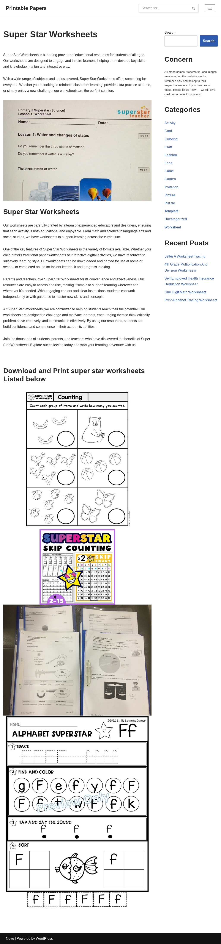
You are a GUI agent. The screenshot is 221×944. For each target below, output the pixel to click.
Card (168, 131)
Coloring (171, 139)
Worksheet (172, 227)
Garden (170, 179)
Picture (169, 195)
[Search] (194, 8)
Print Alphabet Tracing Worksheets (190, 300)
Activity (169, 123)
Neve (10, 938)
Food (168, 163)
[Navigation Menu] (210, 8)
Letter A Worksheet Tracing (184, 256)
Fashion (170, 155)
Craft (168, 147)
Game (169, 171)
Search (169, 32)
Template (171, 211)
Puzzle (169, 203)
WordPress (44, 938)
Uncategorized (175, 219)
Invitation (171, 187)
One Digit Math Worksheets (185, 292)
